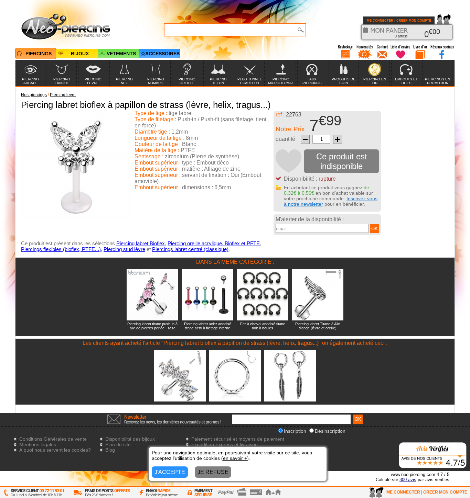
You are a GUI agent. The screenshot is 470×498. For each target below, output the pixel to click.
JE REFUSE (212, 472)
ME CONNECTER (380, 20)
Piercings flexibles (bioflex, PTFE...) (61, 249)
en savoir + (235, 458)
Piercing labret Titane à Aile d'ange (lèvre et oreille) (317, 326)
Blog (110, 450)
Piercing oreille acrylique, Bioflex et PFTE (214, 243)
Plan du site (118, 444)
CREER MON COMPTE (413, 20)
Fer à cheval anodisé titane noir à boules (262, 326)
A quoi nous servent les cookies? (55, 450)
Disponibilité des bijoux (130, 439)
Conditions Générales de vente (53, 439)
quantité (285, 139)
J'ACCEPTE (169, 472)
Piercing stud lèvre (124, 249)
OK (374, 228)
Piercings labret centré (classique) (190, 249)
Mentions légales (37, 444)
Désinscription (330, 431)
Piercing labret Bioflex (140, 243)
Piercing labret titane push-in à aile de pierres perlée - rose (152, 326)
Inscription (295, 431)
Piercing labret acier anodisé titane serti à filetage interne (207, 326)
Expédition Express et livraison (224, 444)
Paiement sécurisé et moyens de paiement (237, 439)
